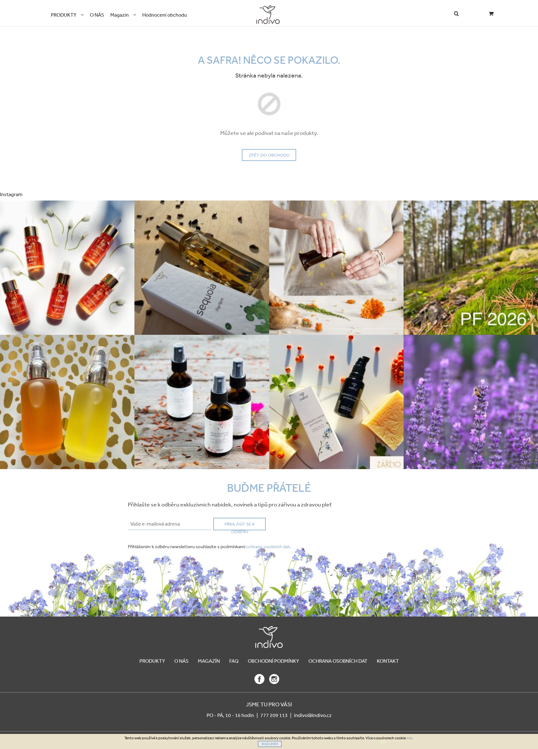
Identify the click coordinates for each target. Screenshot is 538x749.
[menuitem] (67, 15)
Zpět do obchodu (269, 155)
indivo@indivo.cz (313, 715)
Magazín (209, 661)
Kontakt (388, 661)
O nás (181, 661)
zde (409, 738)
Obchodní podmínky (273, 661)
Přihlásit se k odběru (240, 525)
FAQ (233, 661)
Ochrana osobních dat (337, 661)
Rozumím (270, 743)
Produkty (152, 661)
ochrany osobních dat (268, 546)
